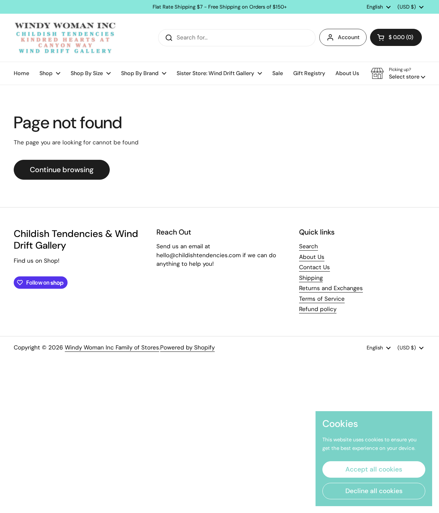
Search (308, 246)
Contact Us (314, 267)
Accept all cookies (373, 469)
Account (348, 37)
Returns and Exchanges (331, 288)
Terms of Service (322, 298)
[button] (396, 37)
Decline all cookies (374, 491)
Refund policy (317, 309)
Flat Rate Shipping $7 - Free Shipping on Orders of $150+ (220, 7)
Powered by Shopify (187, 347)
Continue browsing (62, 170)
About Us (311, 257)
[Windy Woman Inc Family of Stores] (65, 38)
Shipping (311, 278)
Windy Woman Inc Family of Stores (112, 347)
